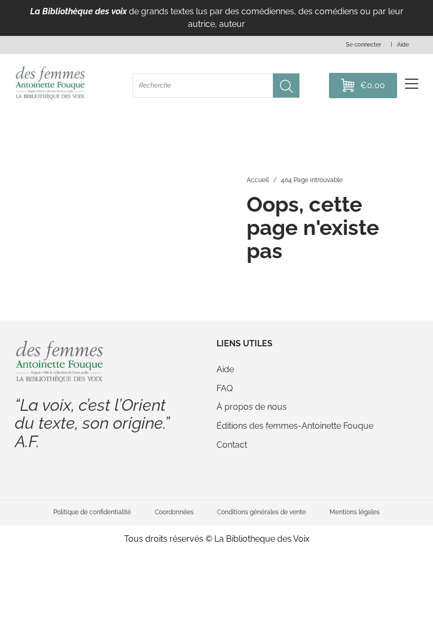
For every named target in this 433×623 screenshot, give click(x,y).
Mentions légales (355, 512)
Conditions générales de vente (261, 512)
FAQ (224, 388)
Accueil (258, 180)
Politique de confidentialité (92, 512)
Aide (225, 369)
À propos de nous (251, 407)
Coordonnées (174, 512)
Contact (231, 445)
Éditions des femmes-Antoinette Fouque (294, 426)
